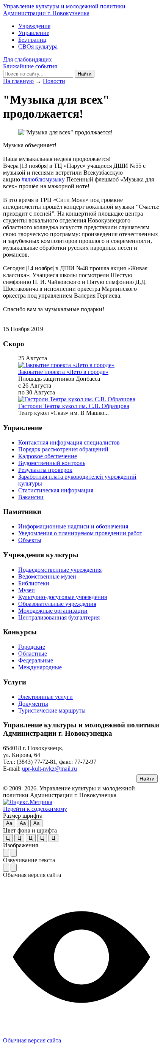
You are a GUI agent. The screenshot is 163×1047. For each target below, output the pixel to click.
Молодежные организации (53, 610)
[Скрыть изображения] (14, 853)
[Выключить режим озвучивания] (14, 868)
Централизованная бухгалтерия (59, 617)
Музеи (26, 590)
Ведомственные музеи (47, 576)
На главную (18, 81)
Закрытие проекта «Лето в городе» (63, 372)
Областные (32, 653)
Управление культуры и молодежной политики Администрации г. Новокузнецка (64, 9)
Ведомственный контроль (51, 463)
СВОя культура (38, 46)
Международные (40, 667)
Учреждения (34, 26)
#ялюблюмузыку (43, 179)
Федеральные (35, 660)
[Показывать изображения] (6, 853)
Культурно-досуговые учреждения (62, 597)
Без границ (32, 39)
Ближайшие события (30, 66)
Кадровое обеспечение (47, 456)
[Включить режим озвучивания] (6, 868)
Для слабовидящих (27, 59)
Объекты (29, 540)
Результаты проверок (45, 470)
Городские (31, 646)
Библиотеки (33, 583)
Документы (33, 703)
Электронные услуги (45, 697)
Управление (33, 33)
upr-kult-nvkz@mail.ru (49, 768)
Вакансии (31, 497)
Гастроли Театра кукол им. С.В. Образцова (73, 406)
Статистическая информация (55, 490)
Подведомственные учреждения (60, 569)
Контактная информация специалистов (69, 442)
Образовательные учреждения (57, 604)
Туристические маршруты (52, 710)
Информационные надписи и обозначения (73, 526)
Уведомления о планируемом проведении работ (80, 533)
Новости (54, 81)
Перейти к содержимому (35, 809)
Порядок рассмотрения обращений (63, 449)
